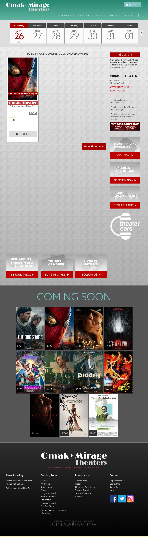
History (78, 483)
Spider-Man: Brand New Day (19, 488)
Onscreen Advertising (85, 487)
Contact (129, 15)
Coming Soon (84, 15)
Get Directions (119, 87)
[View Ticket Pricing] (125, 148)
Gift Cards (114, 15)
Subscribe (114, 487)
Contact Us (117, 90)
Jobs (112, 490)
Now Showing (66, 15)
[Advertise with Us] (125, 173)
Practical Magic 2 (48, 502)
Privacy (78, 496)
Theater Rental (82, 490)
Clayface (45, 480)
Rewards (100, 15)
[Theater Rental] (125, 197)
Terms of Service (83, 493)
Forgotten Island (48, 493)
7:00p (13, 120)
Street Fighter (47, 487)
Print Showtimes (94, 147)
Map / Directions (117, 480)
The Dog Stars (47, 506)
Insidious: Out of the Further (19, 480)
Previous (5, 33)
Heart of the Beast (49, 496)
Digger (44, 490)
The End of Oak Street (16, 483)
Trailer (23, 134)
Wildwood (45, 483)
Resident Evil (46, 499)
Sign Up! (133, 4)
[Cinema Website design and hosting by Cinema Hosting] (74, 523)
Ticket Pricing (81, 480)
